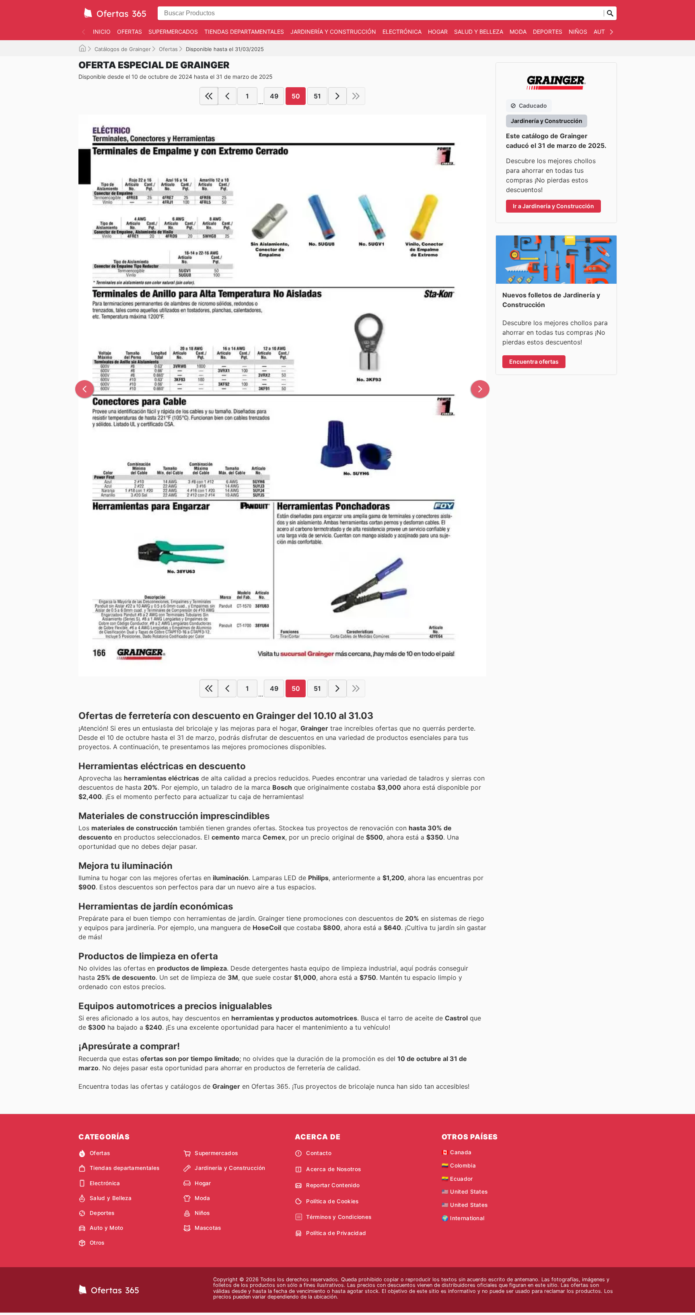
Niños (578, 31)
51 (317, 96)
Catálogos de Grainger (123, 49)
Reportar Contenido (333, 1185)
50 (296, 96)
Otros (97, 1242)
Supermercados (173, 31)
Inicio (102, 31)
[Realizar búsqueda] (610, 13)
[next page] (337, 96)
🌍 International (463, 1218)
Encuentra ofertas (534, 361)
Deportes (547, 31)
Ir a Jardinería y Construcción (553, 206)
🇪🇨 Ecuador (457, 1179)
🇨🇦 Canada (457, 1152)
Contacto (318, 1153)
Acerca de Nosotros (333, 1169)
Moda (518, 31)
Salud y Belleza (478, 31)
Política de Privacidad (336, 1233)
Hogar (438, 31)
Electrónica (402, 31)
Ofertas (129, 31)
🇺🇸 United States (465, 1191)
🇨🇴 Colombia (459, 1165)
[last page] (356, 96)
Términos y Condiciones (338, 1217)
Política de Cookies (332, 1201)
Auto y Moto (106, 1228)
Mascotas (208, 1228)
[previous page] (227, 96)
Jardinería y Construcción (333, 31)
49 (274, 96)
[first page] (208, 96)
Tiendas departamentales (244, 31)
